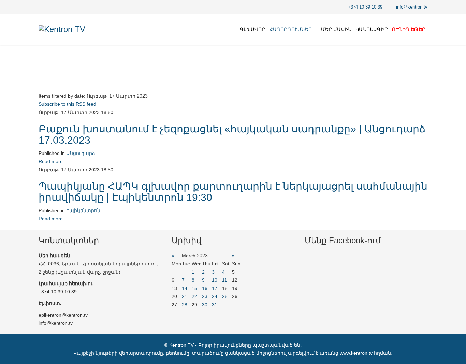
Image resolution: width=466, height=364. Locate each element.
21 (184, 296)
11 (224, 280)
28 (184, 304)
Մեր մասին (336, 29)
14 (184, 288)
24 (214, 296)
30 (204, 304)
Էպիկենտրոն (83, 210)
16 (204, 288)
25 (225, 296)
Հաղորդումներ (291, 29)
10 (214, 280)
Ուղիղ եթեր (408, 29)
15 (194, 288)
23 (204, 296)
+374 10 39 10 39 (365, 7)
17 (214, 288)
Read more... (53, 161)
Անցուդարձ (80, 153)
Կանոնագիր (371, 29)
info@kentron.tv (411, 7)
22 (194, 296)
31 (214, 304)
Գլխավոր (252, 29)
